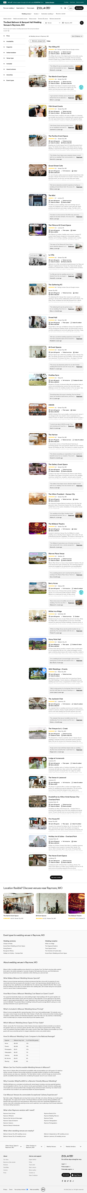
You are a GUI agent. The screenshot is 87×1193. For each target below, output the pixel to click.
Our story (5, 1159)
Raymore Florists (48, 1118)
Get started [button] (79, 8)
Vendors (36, 13)
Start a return (32, 1167)
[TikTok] (73, 1181)
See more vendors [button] (56, 877)
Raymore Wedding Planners (51, 1115)
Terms (42, 2)
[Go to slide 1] (35, 56)
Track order (32, 1164)
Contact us (32, 1172)
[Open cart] (65, 8)
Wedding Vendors (7, 18)
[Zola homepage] (43, 8)
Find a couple (30, 8)
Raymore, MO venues (43, 18)
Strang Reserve (7, 948)
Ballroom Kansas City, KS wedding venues (14, 1136)
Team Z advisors (33, 1175)
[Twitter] (68, 1181)
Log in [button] (70, 8)
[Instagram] (70, 1181)
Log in (63, 1164)
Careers (5, 1170)
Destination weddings (47, 13)
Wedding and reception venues (20, 18)
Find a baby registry (67, 1169)
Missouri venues (32, 18)
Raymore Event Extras (9, 1113)
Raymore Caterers (8, 1123)
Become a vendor (60, 13)
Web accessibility (34, 1189)
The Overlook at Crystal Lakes (53, 950)
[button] (60, 23)
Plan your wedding (8, 8)
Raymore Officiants (8, 1115)
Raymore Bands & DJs (50, 1113)
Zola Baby (66, 2)
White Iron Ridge (49, 943)
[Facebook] (62, 1181)
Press (4, 1172)
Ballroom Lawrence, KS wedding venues (55, 1136)
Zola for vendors (80, 2)
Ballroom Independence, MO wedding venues (56, 1134)
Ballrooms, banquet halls (55, 18)
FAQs (30, 1162)
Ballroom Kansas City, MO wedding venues (14, 1134)
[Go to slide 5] (40, 56)
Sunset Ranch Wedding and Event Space (14, 946)
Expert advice (20, 8)
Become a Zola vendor (9, 1162)
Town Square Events (50, 948)
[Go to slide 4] (39, 56)
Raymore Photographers (50, 1123)
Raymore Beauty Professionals (11, 1125)
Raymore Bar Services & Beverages (12, 1118)
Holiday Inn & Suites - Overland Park (13, 953)
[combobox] (70, 23)
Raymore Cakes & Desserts (10, 1120)
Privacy (5, 1189)
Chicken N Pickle (7, 943)
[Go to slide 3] (37, 56)
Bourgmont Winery (8, 950)
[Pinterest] (65, 1181)
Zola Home (72, 2)
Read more (71, 68)
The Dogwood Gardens (51, 946)
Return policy (32, 1170)
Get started (66, 1175)
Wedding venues (26, 13)
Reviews (5, 1164)
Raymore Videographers (50, 1120)
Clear (48, 41)
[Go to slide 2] (36, 56)
